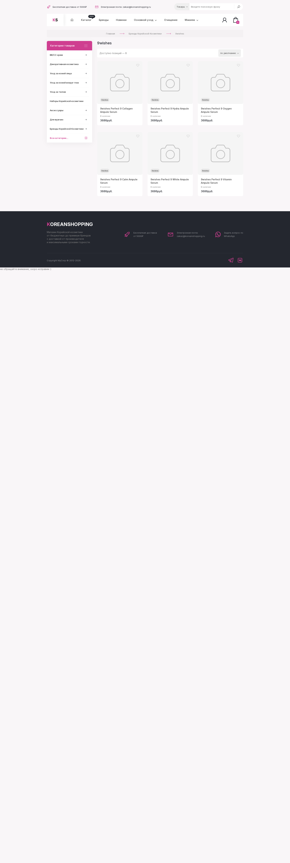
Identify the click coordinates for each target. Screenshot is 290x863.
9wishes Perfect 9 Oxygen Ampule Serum (216, 110)
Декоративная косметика (64, 64)
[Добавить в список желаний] (137, 65)
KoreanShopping (70, 224)
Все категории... (59, 138)
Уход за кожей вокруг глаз (64, 82)
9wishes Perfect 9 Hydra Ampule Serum (170, 110)
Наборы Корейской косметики (66, 101)
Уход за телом (58, 91)
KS (55, 20)
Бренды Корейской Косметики (67, 128)
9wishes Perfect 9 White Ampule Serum (170, 181)
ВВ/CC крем (56, 55)
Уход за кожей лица (61, 73)
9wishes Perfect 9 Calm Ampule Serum (118, 181)
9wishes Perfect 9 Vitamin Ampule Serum (216, 181)
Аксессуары (56, 110)
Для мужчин (56, 119)
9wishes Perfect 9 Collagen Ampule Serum (116, 110)
